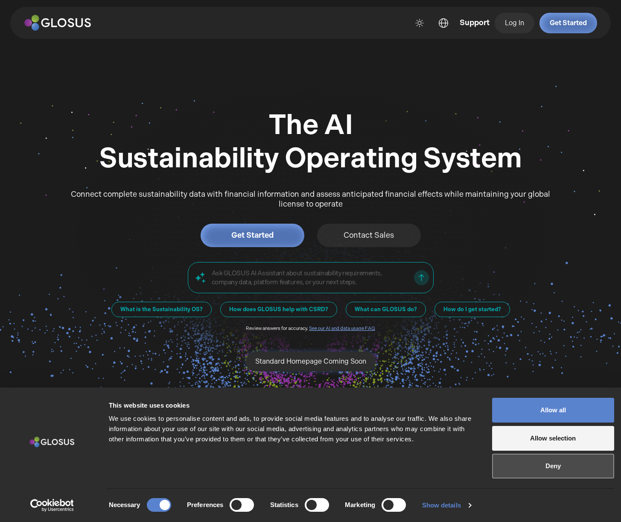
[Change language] (443, 23)
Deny (553, 466)
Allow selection (553, 438)
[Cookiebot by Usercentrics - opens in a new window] (52, 505)
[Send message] (421, 277)
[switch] (242, 505)
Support (475, 22)
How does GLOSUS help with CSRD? (278, 309)
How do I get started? (472, 309)
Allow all (553, 410)
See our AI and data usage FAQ (342, 328)
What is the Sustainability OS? (161, 309)
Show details (441, 505)
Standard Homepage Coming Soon (310, 361)
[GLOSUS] (62, 23)
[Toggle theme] (419, 23)
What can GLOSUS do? (386, 309)
